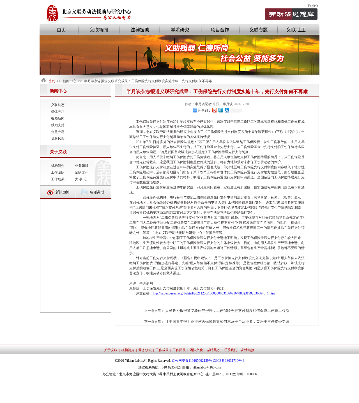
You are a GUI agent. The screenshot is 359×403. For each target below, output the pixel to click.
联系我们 (230, 350)
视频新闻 (58, 118)
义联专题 (258, 29)
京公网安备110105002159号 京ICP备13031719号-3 (208, 361)
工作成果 (58, 179)
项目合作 (220, 29)
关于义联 (111, 350)
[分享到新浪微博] (214, 110)
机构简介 (58, 166)
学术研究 (180, 29)
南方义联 (298, 29)
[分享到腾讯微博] (220, 110)
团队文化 (81, 172)
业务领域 (81, 166)
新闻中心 (69, 81)
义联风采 (58, 139)
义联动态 (58, 105)
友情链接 (247, 350)
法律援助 (139, 29)
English (313, 6)
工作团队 (58, 172)
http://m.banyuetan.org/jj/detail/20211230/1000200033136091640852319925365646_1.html (214, 293)
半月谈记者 (203, 104)
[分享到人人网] (227, 110)
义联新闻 (98, 29)
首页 (59, 29)
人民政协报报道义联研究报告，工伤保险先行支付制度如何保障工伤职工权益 (227, 310)
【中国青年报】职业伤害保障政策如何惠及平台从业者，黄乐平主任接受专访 (227, 321)
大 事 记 (81, 179)
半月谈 (228, 104)
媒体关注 (58, 112)
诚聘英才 (213, 350)
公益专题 (58, 132)
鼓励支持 (58, 125)
